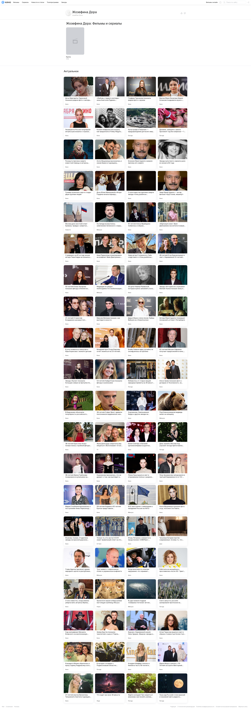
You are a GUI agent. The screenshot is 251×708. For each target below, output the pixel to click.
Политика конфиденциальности (205, 706)
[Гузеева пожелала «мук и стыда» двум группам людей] (78, 185)
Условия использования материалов (226, 706)
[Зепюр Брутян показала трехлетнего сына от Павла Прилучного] (110, 625)
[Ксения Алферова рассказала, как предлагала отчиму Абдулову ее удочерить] (110, 123)
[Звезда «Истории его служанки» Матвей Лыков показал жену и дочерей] (172, 280)
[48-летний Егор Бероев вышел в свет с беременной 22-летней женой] (172, 248)
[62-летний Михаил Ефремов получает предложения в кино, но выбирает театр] (172, 342)
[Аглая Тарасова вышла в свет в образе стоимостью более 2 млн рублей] (172, 625)
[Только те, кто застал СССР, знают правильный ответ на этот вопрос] (110, 531)
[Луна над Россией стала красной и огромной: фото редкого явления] (172, 688)
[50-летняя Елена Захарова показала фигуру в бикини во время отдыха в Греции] (78, 280)
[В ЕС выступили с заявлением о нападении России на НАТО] (141, 499)
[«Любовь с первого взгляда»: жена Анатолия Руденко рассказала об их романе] (110, 91)
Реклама (16, 706)
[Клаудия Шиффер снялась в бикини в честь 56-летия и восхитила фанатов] (141, 656)
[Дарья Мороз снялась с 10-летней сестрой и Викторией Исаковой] (172, 656)
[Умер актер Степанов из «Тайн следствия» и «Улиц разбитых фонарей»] (141, 248)
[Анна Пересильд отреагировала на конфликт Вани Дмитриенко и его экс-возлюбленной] (110, 248)
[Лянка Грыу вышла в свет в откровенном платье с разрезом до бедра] (141, 468)
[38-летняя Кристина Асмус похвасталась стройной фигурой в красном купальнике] (78, 437)
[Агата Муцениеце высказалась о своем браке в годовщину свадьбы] (110, 154)
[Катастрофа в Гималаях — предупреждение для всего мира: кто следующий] (141, 123)
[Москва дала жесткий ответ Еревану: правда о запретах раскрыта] (78, 217)
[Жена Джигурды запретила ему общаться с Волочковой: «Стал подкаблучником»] (110, 437)
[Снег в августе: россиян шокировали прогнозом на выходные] (172, 594)
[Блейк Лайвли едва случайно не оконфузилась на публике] (141, 342)
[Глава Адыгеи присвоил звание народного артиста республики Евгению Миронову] (78, 562)
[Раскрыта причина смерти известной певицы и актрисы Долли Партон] (78, 154)
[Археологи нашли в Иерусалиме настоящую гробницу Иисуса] (110, 594)
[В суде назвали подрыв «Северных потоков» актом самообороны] (141, 594)
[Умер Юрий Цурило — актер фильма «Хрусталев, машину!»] (172, 185)
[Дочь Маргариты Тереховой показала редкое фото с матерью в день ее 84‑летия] (78, 91)
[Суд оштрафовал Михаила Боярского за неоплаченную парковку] (78, 625)
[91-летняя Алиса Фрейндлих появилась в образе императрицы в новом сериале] (141, 217)
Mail (3, 706)
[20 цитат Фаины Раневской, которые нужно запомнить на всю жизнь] (141, 280)
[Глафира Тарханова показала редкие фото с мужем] (141, 91)
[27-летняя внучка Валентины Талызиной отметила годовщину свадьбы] (78, 688)
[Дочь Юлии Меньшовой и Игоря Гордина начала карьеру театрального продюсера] (110, 185)
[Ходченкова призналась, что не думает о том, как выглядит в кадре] (110, 468)
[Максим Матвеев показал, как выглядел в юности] (110, 311)
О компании (9, 706)
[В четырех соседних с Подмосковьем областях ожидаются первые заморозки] (110, 656)
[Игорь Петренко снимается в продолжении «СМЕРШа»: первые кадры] (141, 531)
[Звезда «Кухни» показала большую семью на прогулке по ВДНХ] (78, 374)
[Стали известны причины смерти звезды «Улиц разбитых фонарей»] (141, 185)
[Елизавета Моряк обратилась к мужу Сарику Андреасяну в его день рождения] (78, 656)
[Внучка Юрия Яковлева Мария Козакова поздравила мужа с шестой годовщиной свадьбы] (172, 91)
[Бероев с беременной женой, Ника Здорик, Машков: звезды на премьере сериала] (141, 625)
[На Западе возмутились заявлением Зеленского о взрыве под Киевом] (110, 217)
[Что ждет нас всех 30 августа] (110, 688)
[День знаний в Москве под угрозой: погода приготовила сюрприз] (172, 437)
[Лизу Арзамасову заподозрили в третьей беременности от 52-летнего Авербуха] (172, 468)
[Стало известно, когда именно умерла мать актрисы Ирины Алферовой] (78, 594)
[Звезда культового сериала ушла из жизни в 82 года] (172, 154)
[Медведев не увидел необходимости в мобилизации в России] (110, 280)
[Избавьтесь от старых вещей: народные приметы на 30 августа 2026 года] (141, 374)
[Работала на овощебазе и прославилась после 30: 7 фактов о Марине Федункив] (172, 562)
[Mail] (3, 2)
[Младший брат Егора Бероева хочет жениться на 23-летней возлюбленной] (110, 342)
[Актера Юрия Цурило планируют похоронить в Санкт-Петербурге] (172, 311)
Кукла (68, 57)
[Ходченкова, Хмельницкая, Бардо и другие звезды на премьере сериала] (141, 405)
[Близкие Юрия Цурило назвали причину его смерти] (141, 154)
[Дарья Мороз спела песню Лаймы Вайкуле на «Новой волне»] (141, 311)
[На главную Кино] (7, 2)
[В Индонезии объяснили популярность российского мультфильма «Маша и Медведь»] (78, 405)
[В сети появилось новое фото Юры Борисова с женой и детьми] (78, 342)
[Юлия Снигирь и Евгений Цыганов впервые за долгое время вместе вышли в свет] (141, 437)
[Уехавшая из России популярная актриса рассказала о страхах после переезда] (78, 123)
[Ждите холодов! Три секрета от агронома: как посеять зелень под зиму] (141, 688)
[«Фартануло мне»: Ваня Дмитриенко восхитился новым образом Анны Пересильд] (172, 217)
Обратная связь (242, 706)
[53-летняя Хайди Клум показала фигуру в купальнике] (110, 374)
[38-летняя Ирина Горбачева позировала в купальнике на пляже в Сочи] (78, 468)
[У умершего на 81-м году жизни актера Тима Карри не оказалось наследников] (78, 248)
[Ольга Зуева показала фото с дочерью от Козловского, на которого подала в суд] (172, 374)
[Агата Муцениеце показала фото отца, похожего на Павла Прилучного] (172, 499)
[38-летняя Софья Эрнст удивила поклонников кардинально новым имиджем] (110, 405)
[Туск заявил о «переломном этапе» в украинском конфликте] (110, 562)
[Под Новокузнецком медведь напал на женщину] (172, 405)
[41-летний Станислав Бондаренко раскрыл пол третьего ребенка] (78, 311)
